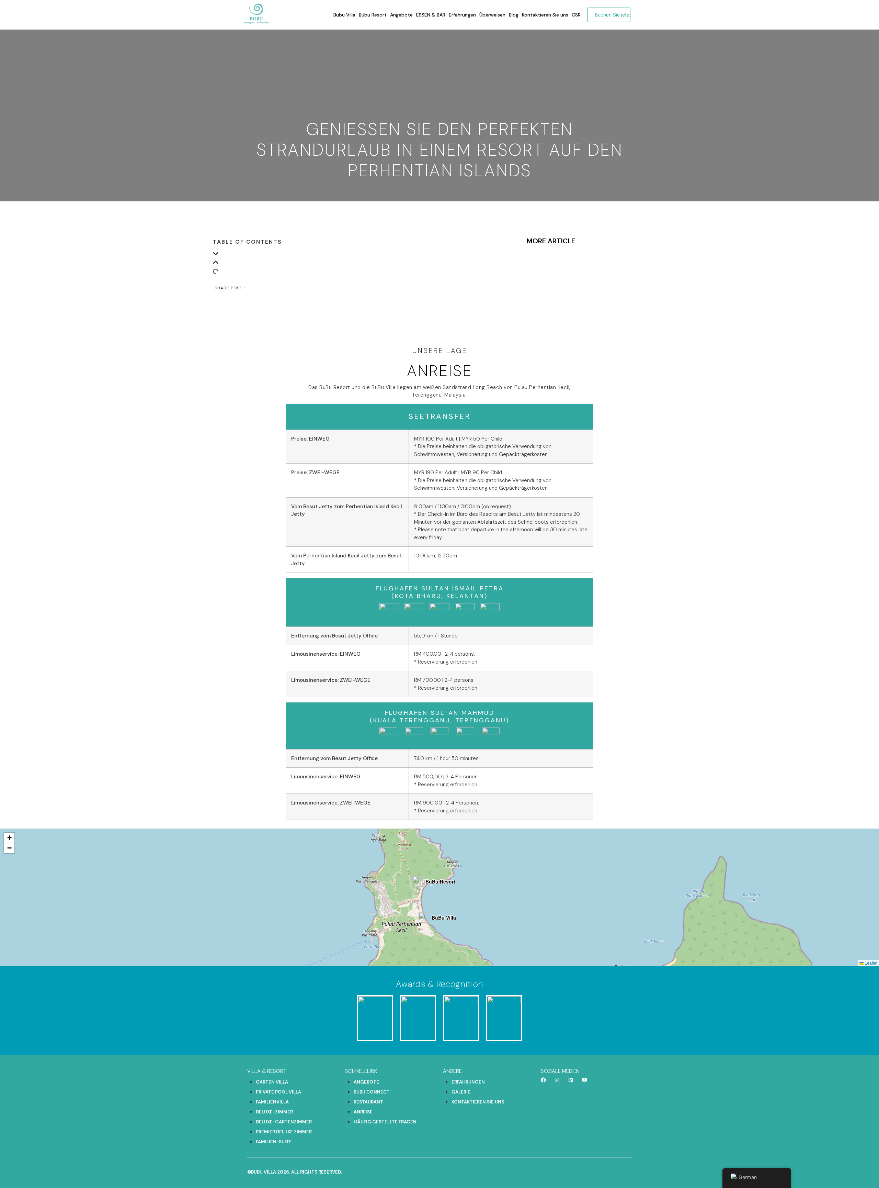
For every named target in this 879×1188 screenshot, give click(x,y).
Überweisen (492, 15)
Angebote (401, 15)
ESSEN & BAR (430, 15)
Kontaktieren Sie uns (545, 15)
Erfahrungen (462, 15)
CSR (576, 15)
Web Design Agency (567, 1090)
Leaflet (870, 963)
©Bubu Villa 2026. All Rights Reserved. (294, 1172)
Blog (513, 15)
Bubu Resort (373, 15)
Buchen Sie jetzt (613, 15)
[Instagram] (557, 1079)
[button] (359, 255)
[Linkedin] (570, 1079)
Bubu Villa (344, 15)
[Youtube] (584, 1079)
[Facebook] (543, 1079)
